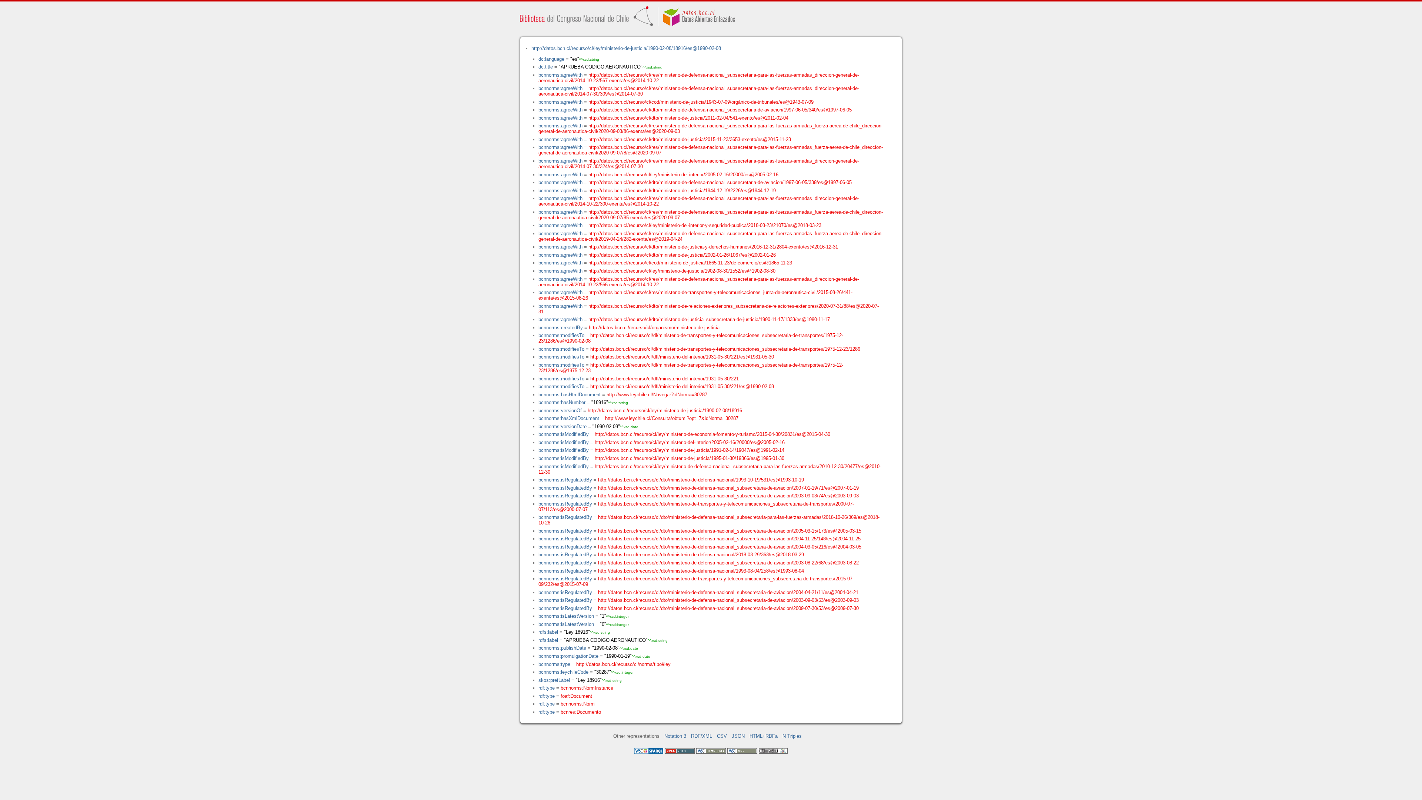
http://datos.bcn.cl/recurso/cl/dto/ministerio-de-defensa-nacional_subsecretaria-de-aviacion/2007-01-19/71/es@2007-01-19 (728, 488)
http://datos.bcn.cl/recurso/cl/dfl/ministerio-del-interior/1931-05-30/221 (664, 378)
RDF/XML (701, 736)
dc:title (545, 67)
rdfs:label (548, 632)
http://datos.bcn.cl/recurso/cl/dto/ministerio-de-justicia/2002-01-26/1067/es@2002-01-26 (682, 255)
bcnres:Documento (581, 712)
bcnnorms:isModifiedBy (563, 434)
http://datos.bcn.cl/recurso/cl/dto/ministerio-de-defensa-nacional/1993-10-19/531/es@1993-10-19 (701, 480)
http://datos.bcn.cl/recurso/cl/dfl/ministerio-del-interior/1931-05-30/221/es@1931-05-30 (682, 357)
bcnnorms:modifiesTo (561, 335)
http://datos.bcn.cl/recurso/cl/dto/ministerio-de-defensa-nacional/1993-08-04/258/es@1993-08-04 (701, 571)
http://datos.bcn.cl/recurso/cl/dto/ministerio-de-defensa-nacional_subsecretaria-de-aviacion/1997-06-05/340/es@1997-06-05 (720, 110)
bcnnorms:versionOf (560, 410)
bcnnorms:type (554, 664)
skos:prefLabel (554, 680)
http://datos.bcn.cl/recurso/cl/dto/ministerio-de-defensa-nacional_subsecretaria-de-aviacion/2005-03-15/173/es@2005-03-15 (729, 531)
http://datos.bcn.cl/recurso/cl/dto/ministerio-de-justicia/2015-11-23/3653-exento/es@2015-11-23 (689, 139)
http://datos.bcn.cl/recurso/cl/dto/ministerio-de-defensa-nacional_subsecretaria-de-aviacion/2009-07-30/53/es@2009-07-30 (728, 608)
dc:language (551, 59)
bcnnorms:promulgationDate (568, 656)
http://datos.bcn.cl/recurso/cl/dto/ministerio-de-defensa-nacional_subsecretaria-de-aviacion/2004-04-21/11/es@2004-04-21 (728, 592)
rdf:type (546, 688)
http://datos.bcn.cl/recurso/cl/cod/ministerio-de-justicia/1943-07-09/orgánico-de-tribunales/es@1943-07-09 (701, 102)
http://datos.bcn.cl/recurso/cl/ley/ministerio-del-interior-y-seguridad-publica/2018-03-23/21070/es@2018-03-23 (704, 225)
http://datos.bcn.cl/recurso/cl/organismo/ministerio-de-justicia (654, 327)
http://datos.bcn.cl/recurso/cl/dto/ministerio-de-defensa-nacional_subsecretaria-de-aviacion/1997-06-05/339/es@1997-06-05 (720, 182)
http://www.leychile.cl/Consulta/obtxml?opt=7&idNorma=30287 (671, 418)
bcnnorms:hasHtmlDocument (569, 394)
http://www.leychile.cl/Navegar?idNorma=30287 (657, 394)
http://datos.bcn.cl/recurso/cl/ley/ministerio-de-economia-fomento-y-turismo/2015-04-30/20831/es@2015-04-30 (712, 434)
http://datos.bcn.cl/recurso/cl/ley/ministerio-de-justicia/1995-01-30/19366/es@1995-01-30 (689, 458)
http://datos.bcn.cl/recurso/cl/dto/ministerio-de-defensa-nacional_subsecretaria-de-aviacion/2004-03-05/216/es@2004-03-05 (729, 547)
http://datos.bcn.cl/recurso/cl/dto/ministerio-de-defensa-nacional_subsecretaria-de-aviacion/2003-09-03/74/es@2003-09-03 (728, 496)
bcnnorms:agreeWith (560, 75)
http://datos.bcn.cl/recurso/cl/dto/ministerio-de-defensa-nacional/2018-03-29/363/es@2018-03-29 (701, 554)
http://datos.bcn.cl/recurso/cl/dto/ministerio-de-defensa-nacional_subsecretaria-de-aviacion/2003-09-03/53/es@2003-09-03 (728, 600)
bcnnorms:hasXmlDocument (568, 418)
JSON (738, 736)
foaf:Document (576, 696)
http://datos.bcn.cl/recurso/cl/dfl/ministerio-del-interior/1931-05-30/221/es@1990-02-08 (682, 386)
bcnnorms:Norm (578, 704)
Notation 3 (675, 736)
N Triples (792, 736)
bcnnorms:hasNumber (561, 402)
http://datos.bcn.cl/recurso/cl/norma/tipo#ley (623, 664)
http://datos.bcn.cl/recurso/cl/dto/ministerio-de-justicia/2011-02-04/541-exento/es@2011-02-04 (688, 118)
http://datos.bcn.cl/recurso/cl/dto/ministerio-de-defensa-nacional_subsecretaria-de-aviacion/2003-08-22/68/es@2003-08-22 (728, 563)
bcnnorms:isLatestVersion (566, 616)
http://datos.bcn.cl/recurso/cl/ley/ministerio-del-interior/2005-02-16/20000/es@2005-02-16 (683, 174)
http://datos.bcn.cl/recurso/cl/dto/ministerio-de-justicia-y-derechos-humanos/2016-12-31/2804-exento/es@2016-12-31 (713, 247)
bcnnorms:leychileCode (563, 672)
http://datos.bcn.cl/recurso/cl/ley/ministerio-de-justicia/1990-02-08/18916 (665, 410)
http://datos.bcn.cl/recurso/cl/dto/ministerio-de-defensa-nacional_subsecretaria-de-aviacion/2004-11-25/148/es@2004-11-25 (729, 538)
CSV (722, 736)
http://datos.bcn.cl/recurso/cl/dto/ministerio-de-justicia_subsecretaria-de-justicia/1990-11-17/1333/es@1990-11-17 (709, 319)
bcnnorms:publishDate (562, 648)
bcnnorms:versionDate (562, 426)
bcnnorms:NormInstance (587, 688)
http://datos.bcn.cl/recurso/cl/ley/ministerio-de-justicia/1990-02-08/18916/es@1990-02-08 (626, 48)
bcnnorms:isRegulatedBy (565, 480)
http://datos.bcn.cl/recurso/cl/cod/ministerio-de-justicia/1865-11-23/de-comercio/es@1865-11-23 (690, 263)
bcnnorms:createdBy (560, 327)
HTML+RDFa (764, 736)
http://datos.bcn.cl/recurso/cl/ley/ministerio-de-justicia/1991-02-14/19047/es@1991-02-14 (689, 450)
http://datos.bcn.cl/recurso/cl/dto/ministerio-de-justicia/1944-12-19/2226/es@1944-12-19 (682, 190)
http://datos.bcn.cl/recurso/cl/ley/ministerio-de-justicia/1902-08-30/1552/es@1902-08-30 (681, 271)
